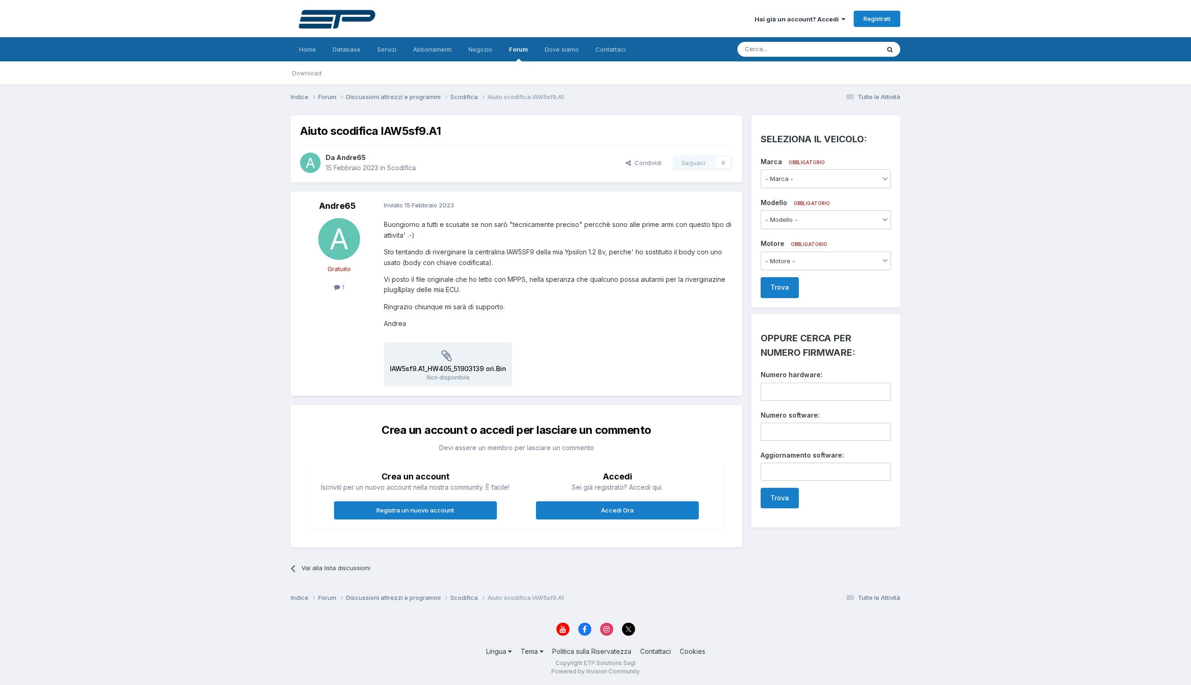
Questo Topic (848, 49)
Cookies (692, 651)
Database (347, 49)
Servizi (386, 49)
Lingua (497, 651)
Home (307, 49)
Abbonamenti (432, 49)
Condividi (646, 162)
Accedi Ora (617, 510)
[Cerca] (890, 49)
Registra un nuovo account (415, 510)
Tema (530, 651)
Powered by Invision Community (595, 671)
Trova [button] (779, 287)
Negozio (480, 49)
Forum (518, 49)
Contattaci (611, 49)
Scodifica (401, 168)
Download (306, 73)
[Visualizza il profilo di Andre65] (310, 163)
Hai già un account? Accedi (798, 19)
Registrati (876, 18)
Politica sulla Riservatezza (591, 651)
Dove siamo (562, 49)
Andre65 (351, 157)
